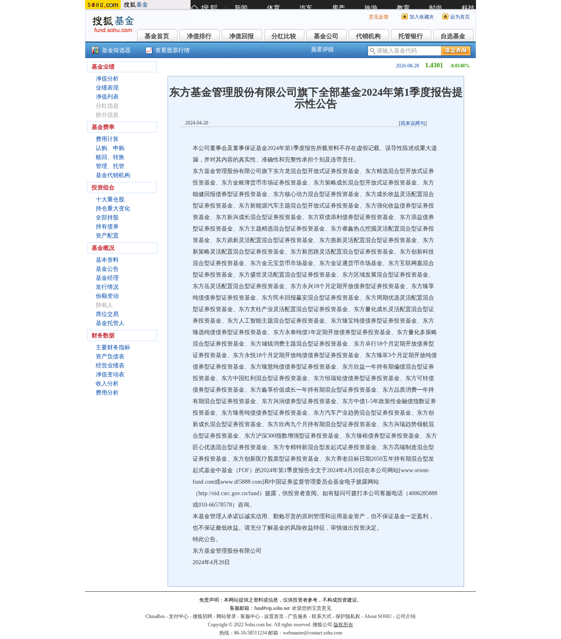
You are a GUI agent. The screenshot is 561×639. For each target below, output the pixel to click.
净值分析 (107, 79)
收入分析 (107, 384)
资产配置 (107, 236)
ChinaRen (155, 616)
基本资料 (107, 260)
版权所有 (343, 624)
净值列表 (107, 97)
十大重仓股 (110, 199)
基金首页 (157, 36)
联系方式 (321, 616)
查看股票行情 (172, 50)
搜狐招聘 (202, 616)
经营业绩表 (110, 365)
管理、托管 (110, 166)
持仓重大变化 (113, 208)
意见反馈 (379, 17)
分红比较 (283, 36)
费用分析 (107, 393)
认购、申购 (110, 148)
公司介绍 (406, 616)
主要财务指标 (113, 347)
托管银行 (410, 36)
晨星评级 (322, 49)
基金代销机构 (113, 175)
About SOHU (378, 616)
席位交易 (107, 314)
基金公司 (326, 36)
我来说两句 (412, 123)
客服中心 (250, 616)
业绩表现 (107, 88)
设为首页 (460, 17)
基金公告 (107, 269)
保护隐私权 (348, 616)
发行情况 (107, 287)
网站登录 (226, 616)
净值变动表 (110, 374)
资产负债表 (110, 356)
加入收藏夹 (421, 17)
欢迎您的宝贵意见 (311, 608)
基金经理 (107, 278)
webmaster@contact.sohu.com (312, 633)
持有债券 (107, 227)
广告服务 (298, 616)
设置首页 (274, 616)
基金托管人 (110, 323)
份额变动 (107, 296)
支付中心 (179, 616)
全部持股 (107, 218)
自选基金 (453, 36)
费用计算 (107, 139)
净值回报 (241, 36)
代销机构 (368, 36)
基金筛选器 (116, 50)
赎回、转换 (110, 157)
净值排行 (199, 36)
